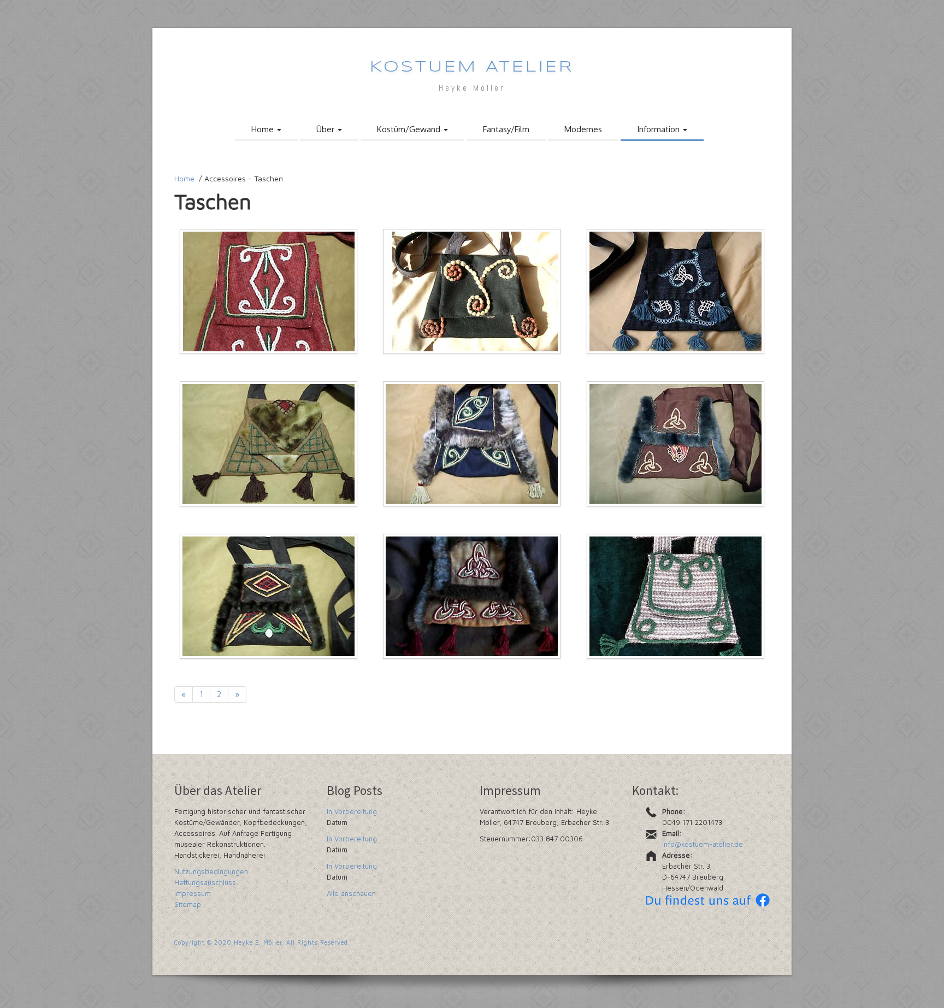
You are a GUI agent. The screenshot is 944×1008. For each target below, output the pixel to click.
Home (263, 129)
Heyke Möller (472, 87)
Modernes (583, 129)
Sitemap (187, 904)
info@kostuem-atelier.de (702, 844)
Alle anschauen (351, 893)
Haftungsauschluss (205, 882)
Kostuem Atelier (472, 67)
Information (659, 129)
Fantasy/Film (506, 129)
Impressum (192, 893)
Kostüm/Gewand (409, 129)
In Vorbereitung (352, 811)
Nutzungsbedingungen (211, 871)
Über (326, 129)
